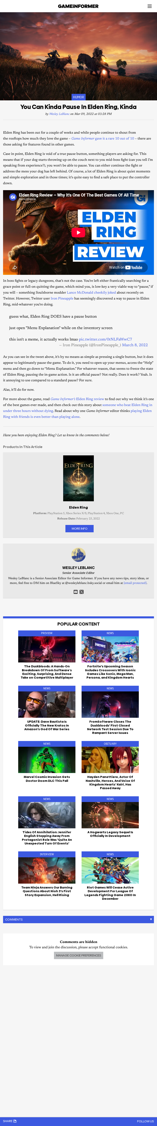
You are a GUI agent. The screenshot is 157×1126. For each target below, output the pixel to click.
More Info (79, 528)
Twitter (82, 592)
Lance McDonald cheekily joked (91, 293)
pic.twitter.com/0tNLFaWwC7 (105, 340)
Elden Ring (78, 507)
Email (76, 592)
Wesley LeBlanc (59, 114)
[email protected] (135, 583)
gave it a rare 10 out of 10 (102, 139)
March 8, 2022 (135, 345)
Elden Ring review (77, 399)
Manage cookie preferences (78, 955)
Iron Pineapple (62, 299)
